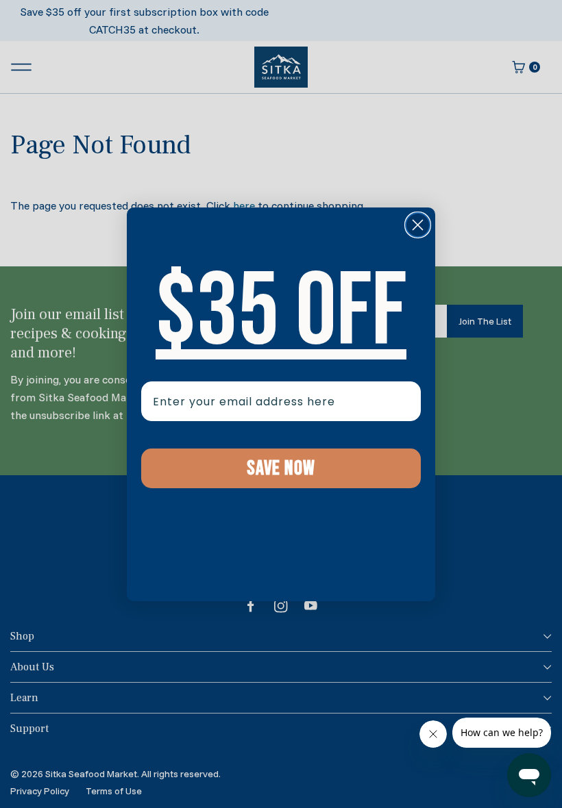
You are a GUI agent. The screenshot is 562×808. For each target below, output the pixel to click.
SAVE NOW (281, 468)
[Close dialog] (418, 225)
